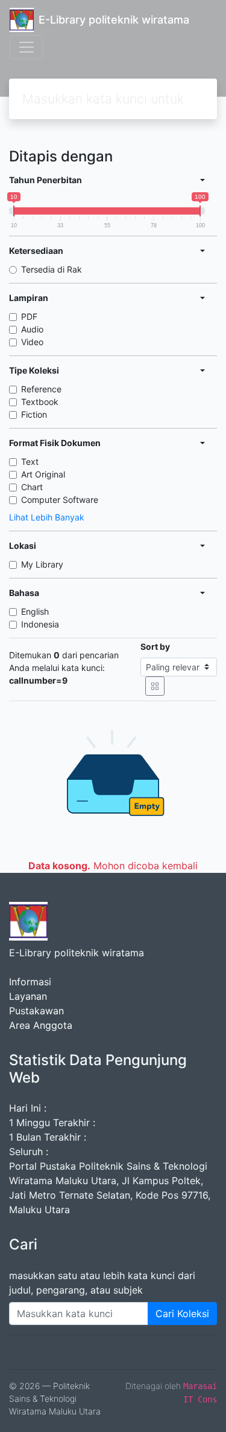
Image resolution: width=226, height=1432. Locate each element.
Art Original (43, 474)
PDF (29, 316)
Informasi (30, 982)
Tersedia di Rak (51, 269)
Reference (41, 389)
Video (32, 342)
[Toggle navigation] (26, 47)
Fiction (34, 414)
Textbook (39, 402)
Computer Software (59, 499)
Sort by (155, 646)
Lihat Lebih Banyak (46, 517)
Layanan (28, 996)
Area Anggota (40, 1025)
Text (30, 461)
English (35, 611)
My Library (42, 564)
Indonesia (40, 624)
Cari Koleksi (182, 1313)
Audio (32, 329)
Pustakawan (36, 1011)
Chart (32, 487)
